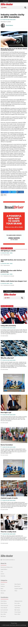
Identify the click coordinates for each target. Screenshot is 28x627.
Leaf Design (23, 625)
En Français (5, 1)
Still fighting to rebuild (8, 251)
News (11, 263)
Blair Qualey (17, 609)
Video (16, 590)
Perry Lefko (17, 603)
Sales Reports (18, 584)
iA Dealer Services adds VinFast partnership (11, 271)
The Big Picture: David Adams (8, 19)
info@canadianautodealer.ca (8, 559)
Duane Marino (18, 605)
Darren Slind (17, 614)
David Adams (9, 25)
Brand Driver (17, 586)
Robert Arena (4, 603)
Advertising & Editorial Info (6, 567)
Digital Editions (4, 569)
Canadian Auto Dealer (9, 276)
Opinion (2, 593)
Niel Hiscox (3, 616)
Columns (3, 584)
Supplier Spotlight (18, 588)
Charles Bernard (4, 605)
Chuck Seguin (18, 612)
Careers (2, 573)
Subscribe (3, 576)
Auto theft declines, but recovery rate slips (13, 260)
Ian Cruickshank (4, 609)
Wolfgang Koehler (18, 601)
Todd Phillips (7, 254)
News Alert (3, 590)
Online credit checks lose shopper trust (14, 281)
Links (2, 571)
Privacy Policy (14, 623)
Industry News (5, 263)
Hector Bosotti (4, 607)
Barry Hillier (3, 614)
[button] (5, 7)
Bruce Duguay (4, 612)
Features (3, 586)
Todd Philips (17, 607)
